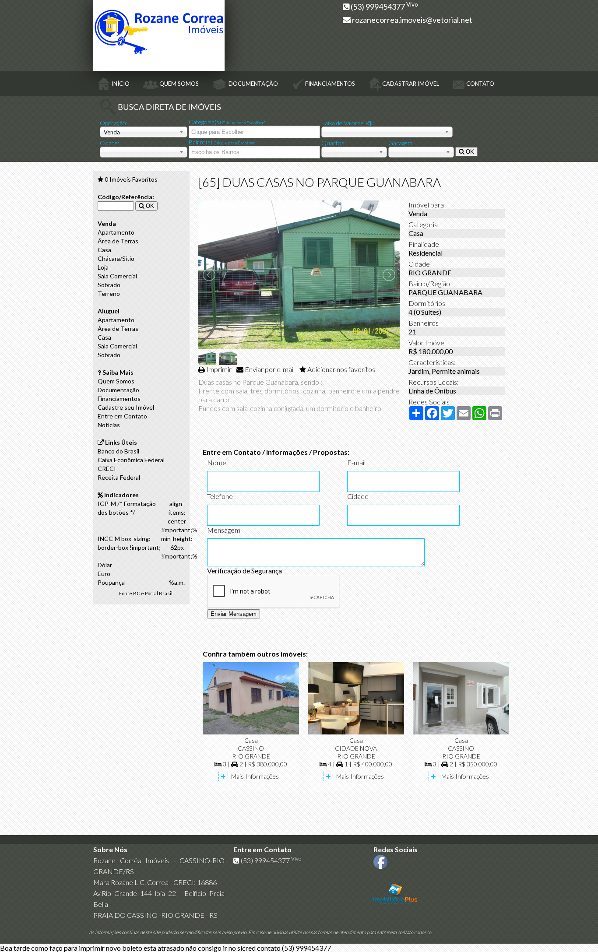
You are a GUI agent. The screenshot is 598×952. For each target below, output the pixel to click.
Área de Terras (118, 241)
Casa (104, 249)
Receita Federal (119, 477)
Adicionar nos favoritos (341, 369)
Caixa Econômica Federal (131, 460)
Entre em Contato (122, 416)
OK (469, 151)
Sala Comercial (117, 276)
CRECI (107, 468)
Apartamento (116, 232)
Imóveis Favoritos (131, 179)
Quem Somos (116, 381)
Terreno (109, 293)
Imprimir (219, 369)
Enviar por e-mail (270, 369)
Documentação (118, 389)
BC (136, 593)
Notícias (109, 425)
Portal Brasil (158, 593)
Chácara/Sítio (116, 258)
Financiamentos (119, 398)
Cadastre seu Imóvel (126, 407)
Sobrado (109, 284)
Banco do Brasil (118, 451)
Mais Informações (255, 776)
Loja (103, 267)
